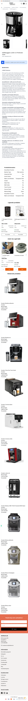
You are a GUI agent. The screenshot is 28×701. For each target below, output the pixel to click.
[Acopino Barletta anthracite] (14, 289)
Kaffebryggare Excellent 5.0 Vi (20, 220)
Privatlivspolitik (4, 662)
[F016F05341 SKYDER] (20, 248)
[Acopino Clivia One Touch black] (14, 356)
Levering (3, 677)
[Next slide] (26, 24)
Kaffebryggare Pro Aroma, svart (7, 220)
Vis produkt (3, 309)
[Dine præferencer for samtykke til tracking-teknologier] (1, 526)
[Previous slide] (2, 24)
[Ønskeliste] (24, 3)
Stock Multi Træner (5, 255)
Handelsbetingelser (5, 668)
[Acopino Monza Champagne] (14, 559)
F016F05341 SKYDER (19, 255)
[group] (10, 1)
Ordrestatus (3, 675)
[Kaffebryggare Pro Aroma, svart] (7, 211)
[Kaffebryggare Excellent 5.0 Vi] (20, 212)
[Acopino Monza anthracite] (14, 526)
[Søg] (21, 3)
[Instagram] (4, 693)
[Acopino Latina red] (14, 459)
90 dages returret (4, 679)
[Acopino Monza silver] (14, 591)
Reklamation (3, 685)
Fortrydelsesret (4, 681)
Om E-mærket (4, 658)
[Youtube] (7, 693)
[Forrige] (2, 219)
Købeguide (3, 654)
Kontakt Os (3, 683)
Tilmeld (14, 629)
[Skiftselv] (12, 3)
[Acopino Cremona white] (14, 425)
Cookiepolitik (3, 664)
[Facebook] (2, 693)
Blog (2, 666)
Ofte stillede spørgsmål (6, 651)
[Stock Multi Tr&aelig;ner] (7, 248)
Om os (2, 656)
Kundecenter (3, 660)
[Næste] (26, 219)
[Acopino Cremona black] (14, 390)
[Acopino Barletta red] (14, 323)
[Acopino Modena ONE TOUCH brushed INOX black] (14, 492)
